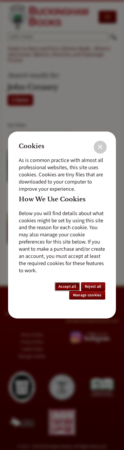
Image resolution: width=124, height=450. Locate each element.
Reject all (93, 286)
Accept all (67, 286)
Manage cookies (87, 295)
